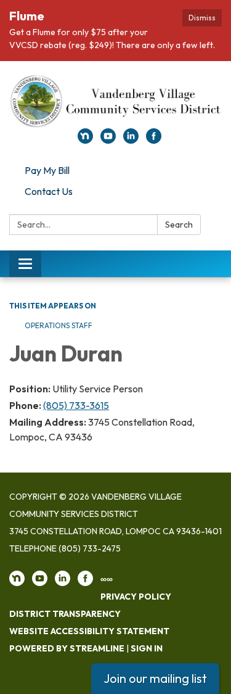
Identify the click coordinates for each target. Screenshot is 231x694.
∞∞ (106, 579)
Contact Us (49, 191)
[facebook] (153, 140)
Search (179, 224)
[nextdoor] (85, 140)
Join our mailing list (155, 678)
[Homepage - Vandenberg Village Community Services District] (115, 100)
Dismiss (202, 17)
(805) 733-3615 (76, 405)
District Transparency (65, 613)
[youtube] (108, 140)
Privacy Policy (135, 596)
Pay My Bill (47, 170)
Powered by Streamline (66, 648)
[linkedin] (131, 140)
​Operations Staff (58, 325)
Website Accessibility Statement (89, 631)
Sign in (147, 648)
